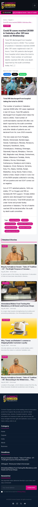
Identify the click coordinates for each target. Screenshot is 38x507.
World (3, 442)
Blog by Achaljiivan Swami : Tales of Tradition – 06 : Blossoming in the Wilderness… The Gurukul (19, 380)
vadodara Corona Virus (12, 231)
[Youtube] (25, 503)
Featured (6, 320)
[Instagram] (17, 503)
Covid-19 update (10, 224)
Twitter (15, 74)
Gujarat (10, 20)
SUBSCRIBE (31, 487)
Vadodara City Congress (25, 224)
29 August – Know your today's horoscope (15, 464)
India (3, 439)
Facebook (7, 74)
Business (4, 446)
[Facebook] (13, 503)
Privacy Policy (21, 491)
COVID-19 (25, 220)
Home (5, 20)
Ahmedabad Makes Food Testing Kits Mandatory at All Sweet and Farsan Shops (17, 305)
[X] (21, 503)
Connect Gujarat (14, 220)
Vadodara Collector (10, 227)
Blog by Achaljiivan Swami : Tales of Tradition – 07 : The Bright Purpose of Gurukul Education (19, 269)
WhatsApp (23, 74)
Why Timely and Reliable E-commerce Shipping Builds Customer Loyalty (15, 342)
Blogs (5, 246)
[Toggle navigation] (35, 5)
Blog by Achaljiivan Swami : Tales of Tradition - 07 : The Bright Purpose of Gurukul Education (18, 459)
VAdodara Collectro (24, 227)
